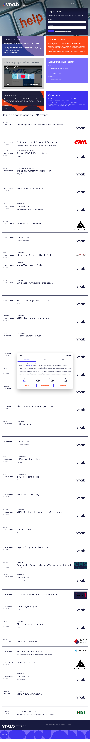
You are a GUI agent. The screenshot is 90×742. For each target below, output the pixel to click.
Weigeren (27, 385)
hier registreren (69, 17)
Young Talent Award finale (29, 265)
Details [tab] (45, 359)
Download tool (7, 105)
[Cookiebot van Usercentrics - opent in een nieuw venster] (65, 355)
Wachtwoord (50, 25)
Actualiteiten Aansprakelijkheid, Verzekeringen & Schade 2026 (44, 566)
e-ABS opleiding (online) (28, 459)
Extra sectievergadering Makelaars (34, 300)
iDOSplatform (49, 3)
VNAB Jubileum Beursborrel (30, 188)
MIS (53, 3)
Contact (86, 3)
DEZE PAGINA (74, 102)
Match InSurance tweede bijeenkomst (35, 406)
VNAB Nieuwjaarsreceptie (29, 693)
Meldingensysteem (73, 3)
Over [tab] (63, 359)
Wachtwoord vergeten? (60, 31)
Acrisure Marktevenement (29, 223)
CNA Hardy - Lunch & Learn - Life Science (37, 142)
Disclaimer (64, 724)
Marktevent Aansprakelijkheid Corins (35, 255)
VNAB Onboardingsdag (28, 494)
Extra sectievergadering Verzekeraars (35, 282)
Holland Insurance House (29, 335)
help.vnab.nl (29, 365)
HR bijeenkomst (24, 423)
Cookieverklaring (57, 724)
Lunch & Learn (24, 206)
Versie (5, 108)
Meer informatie (51, 107)
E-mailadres (50, 19)
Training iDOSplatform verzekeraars (34, 170)
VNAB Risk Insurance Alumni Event (33, 318)
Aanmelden (51, 31)
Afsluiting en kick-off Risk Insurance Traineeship (40, 124)
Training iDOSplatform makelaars (33, 153)
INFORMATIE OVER (10, 52)
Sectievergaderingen (27, 606)
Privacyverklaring (49, 724)
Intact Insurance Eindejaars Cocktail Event (37, 594)
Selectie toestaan (45, 385)
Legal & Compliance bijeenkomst (33, 547)
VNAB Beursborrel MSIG (28, 641)
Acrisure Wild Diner (26, 662)
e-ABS (43, 3)
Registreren (68, 31)
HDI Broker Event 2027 (28, 711)
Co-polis (65, 3)
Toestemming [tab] (27, 359)
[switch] (38, 380)
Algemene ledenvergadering (30, 624)
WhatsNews (80, 3)
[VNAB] (23, 726)
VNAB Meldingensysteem (24, 47)
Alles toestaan (63, 385)
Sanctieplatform (59, 3)
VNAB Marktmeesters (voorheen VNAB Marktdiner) (41, 512)
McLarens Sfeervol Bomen (29, 651)
